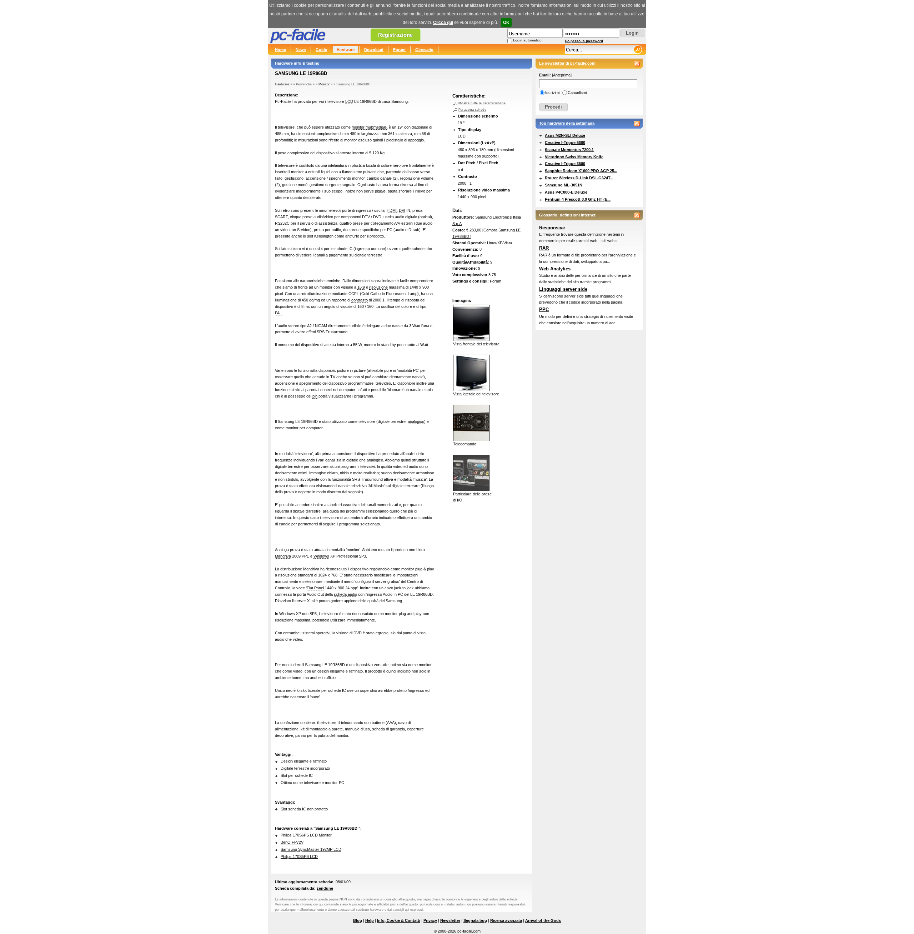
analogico (416, 421)
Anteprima (562, 75)
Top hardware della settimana (566, 123)
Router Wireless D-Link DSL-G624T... (579, 178)
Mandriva (283, 556)
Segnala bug (475, 920)
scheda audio (345, 594)
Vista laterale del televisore (476, 394)
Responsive (552, 227)
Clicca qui (443, 22)
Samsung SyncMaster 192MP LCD (311, 849)
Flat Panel (315, 588)
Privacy (430, 920)
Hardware (346, 50)
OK (506, 22)
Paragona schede (472, 109)
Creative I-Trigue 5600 (565, 142)
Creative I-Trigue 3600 (565, 163)
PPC (544, 309)
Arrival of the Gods (543, 920)
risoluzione (378, 287)
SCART (281, 217)
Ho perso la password (584, 41)
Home (280, 50)
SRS (321, 332)
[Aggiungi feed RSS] (637, 63)
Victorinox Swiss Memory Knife (574, 157)
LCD (349, 101)
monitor (358, 127)
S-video (303, 230)
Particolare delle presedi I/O (472, 497)
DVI (402, 210)
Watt (416, 326)
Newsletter (450, 920)
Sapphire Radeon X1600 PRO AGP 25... (581, 171)
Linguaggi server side (563, 289)
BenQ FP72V (292, 842)
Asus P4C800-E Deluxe (566, 192)
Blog (357, 920)
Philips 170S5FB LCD (299, 856)
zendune (325, 888)
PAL (278, 313)
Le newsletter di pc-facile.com (567, 63)
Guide (321, 50)
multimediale (376, 127)
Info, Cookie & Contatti (398, 920)
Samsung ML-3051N (563, 185)
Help (369, 920)
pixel (279, 293)
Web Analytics (555, 268)
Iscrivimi (552, 92)
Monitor (324, 84)
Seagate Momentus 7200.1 (569, 150)
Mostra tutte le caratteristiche (482, 103)
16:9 (361, 287)
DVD (377, 217)
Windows (321, 556)
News (301, 50)
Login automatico (527, 40)
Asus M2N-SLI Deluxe (565, 135)
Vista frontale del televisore (476, 344)
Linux (421, 550)
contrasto (359, 300)
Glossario (424, 50)
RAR (544, 248)
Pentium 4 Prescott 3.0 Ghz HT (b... (578, 199)
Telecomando (464, 444)
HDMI (392, 210)
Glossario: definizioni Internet (567, 215)
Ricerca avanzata (506, 920)
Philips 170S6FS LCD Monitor (306, 835)
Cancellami (577, 92)
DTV (366, 217)
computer (347, 390)
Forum (399, 50)
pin (314, 396)
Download (373, 50)
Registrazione (395, 35)
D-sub (413, 230)
